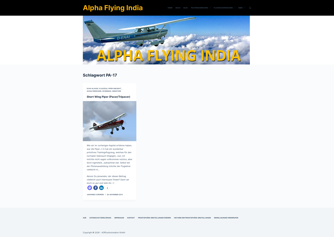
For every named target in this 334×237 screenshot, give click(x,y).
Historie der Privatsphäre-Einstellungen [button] (192, 218)
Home (170, 8)
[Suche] (250, 8)
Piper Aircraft (114, 88)
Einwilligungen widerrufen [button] (226, 218)
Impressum (119, 218)
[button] (89, 187)
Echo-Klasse (92, 88)
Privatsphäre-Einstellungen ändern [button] (154, 218)
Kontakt (131, 218)
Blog (185, 8)
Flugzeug (103, 88)
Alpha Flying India (113, 8)
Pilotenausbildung (199, 8)
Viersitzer (116, 91)
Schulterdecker (94, 91)
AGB (84, 218)
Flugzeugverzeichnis (223, 8)
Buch (178, 8)
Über (240, 8)
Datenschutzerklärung (100, 218)
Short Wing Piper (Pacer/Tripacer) (108, 96)
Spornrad (106, 91)
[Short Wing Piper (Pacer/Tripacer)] (109, 121)
